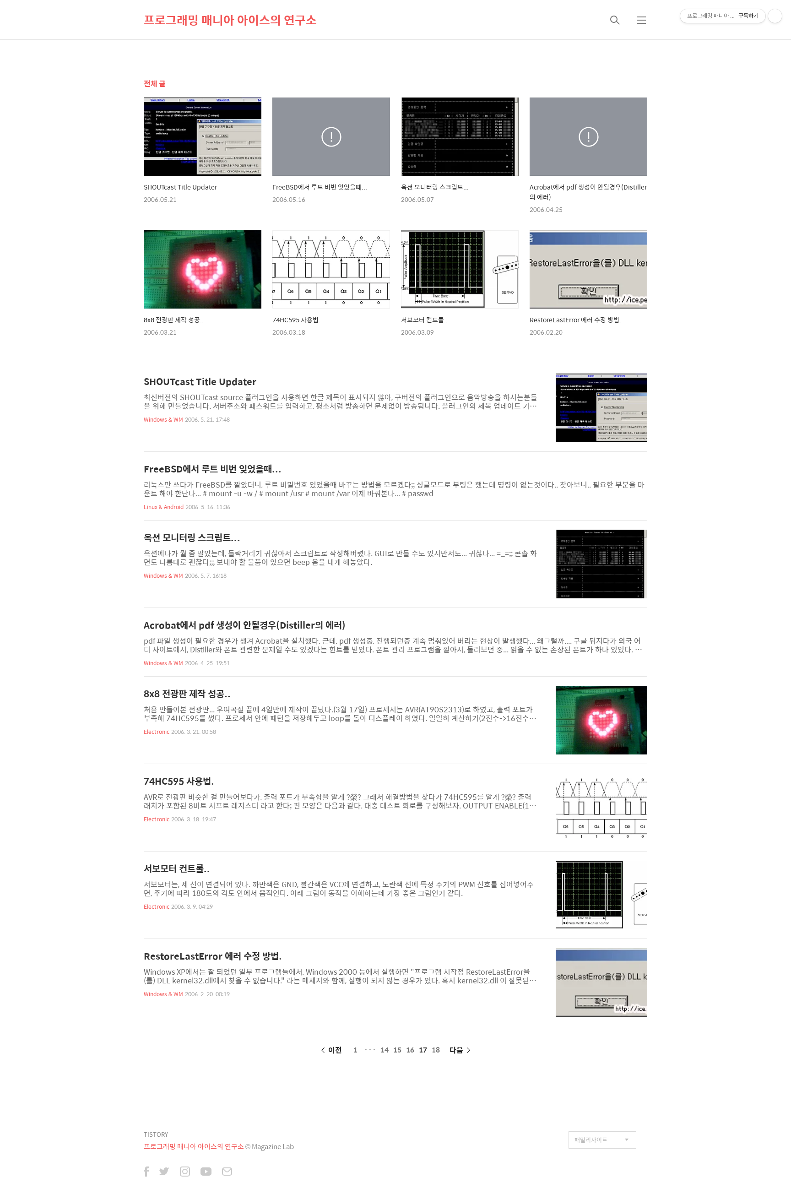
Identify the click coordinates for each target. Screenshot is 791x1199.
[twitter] (164, 1172)
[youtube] (205, 1172)
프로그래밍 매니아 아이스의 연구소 (230, 20)
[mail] (227, 1172)
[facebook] (146, 1172)
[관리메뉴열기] (775, 16)
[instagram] (185, 1172)
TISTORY (156, 1134)
